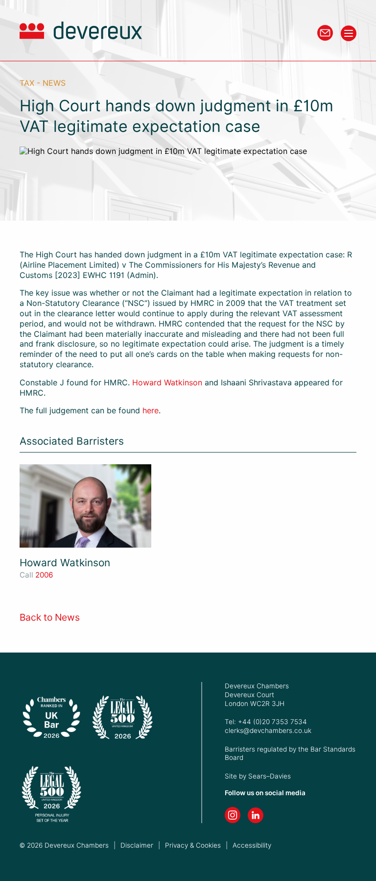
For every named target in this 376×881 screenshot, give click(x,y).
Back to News (50, 617)
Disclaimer (136, 845)
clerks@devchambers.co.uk (268, 730)
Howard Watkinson (167, 382)
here (150, 410)
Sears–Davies (269, 776)
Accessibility (252, 845)
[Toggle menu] (348, 33)
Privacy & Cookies (193, 845)
